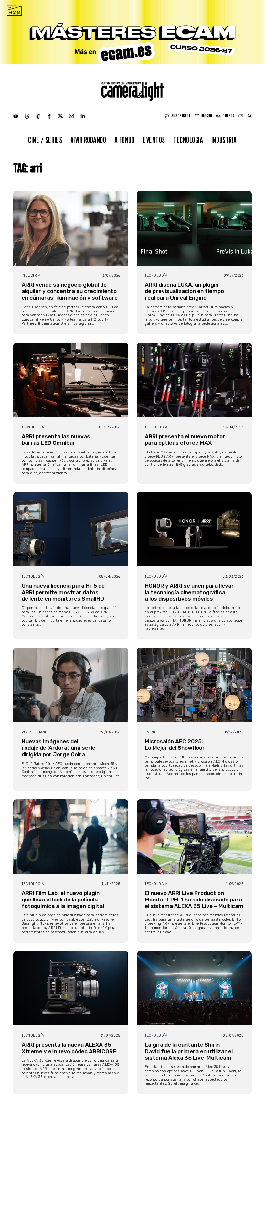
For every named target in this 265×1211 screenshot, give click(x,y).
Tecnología (188, 140)
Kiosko (206, 115)
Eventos (154, 140)
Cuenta (228, 115)
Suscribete (181, 115)
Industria (224, 140)
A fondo (124, 140)
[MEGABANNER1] (132, 32)
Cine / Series (45, 140)
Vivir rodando (88, 140)
